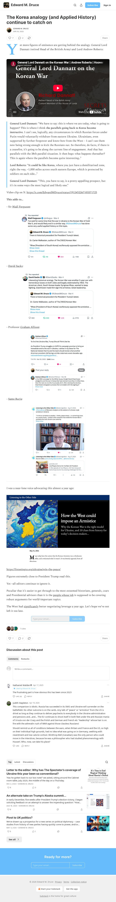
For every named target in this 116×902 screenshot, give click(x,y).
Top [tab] (9, 762)
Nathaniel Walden (21, 685)
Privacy (58, 881)
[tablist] (19, 659)
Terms (66, 881)
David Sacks (15, 266)
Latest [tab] (17, 762)
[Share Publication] (81, 5)
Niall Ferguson (21, 207)
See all (12, 839)
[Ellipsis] (108, 685)
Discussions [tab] (28, 762)
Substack (44, 896)
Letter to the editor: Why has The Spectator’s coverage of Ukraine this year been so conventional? (44, 771)
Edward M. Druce (21, 29)
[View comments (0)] (34, 809)
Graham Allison (29, 327)
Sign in (107, 5)
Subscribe (92, 5)
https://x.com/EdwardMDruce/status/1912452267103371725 (62, 192)
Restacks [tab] (25, 659)
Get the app (72, 889)
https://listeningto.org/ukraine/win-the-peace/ (34, 569)
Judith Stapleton (20, 702)
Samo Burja (15, 399)
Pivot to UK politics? (20, 817)
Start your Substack (50, 889)
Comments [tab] (13, 659)
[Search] (75, 5)
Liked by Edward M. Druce (25, 688)
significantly (31, 606)
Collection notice (79, 881)
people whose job (63, 595)
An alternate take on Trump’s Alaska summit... (36, 795)
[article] (58, 778)
